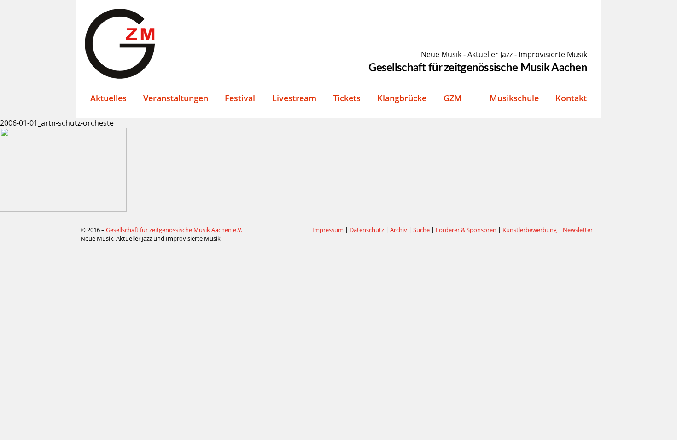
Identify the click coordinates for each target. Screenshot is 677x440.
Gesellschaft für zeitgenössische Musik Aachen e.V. (174, 230)
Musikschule (514, 98)
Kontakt (571, 98)
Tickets (347, 98)
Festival (240, 98)
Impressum (328, 230)
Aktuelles (108, 98)
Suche (421, 230)
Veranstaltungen (175, 98)
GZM (453, 98)
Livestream (294, 98)
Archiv (398, 230)
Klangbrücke (401, 98)
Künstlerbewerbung (530, 230)
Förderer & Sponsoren (466, 230)
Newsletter (578, 230)
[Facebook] (282, 230)
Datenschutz (367, 230)
